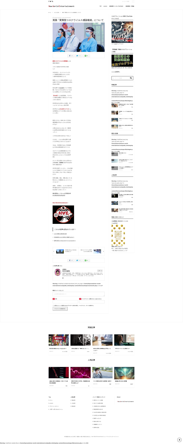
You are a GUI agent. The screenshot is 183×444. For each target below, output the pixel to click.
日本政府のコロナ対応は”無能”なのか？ (64, 237)
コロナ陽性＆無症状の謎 (60, 233)
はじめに (105, 6)
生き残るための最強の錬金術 (100, 415)
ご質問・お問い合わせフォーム (56, 409)
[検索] (131, 78)
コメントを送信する (60, 308)
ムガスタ (115, 223)
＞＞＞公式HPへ (116, 71)
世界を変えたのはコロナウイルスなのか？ (65, 240)
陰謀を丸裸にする (97, 421)
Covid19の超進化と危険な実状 (100, 412)
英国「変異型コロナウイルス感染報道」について (71, 12)
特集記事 (73, 400)
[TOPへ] (179, 440)
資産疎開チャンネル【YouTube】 (116, 6)
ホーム (49, 12)
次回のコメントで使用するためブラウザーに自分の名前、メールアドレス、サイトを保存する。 (74, 305)
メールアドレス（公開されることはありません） (92, 298)
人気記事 (73, 403)
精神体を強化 (96, 427)
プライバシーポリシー (54, 406)
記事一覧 (100, 270)
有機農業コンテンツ (98, 424)
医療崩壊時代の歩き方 (98, 409)
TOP (100, 6)
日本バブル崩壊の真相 (98, 403)
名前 (56, 298)
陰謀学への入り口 (97, 418)
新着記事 (73, 406)
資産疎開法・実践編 (130, 6)
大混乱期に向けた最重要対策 (100, 406)
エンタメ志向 (56, 12)
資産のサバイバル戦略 (98, 400)
